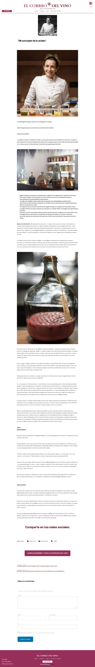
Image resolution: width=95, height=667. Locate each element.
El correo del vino (47, 6)
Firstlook (52, 664)
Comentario (20, 595)
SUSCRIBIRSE (7, 11)
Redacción (21, 541)
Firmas (47, 11)
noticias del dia (44, 541)
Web (18, 623)
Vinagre (55, 541)
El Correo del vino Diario (56, 11)
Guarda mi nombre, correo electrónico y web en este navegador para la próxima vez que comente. (37, 632)
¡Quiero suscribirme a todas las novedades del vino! (47, 553)
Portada (36, 11)
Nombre (19, 614)
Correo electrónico (52, 614)
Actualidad (42, 11)
